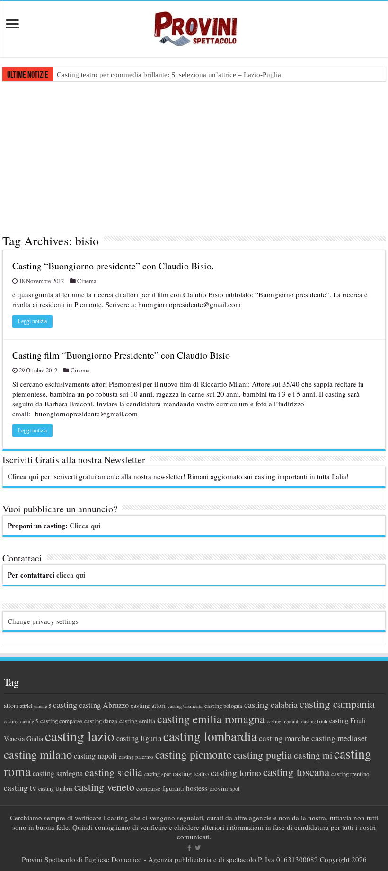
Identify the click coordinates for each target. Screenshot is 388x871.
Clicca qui (23, 476)
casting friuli (314, 721)
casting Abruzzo (104, 705)
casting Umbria (55, 788)
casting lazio (80, 735)
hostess (196, 788)
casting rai (313, 755)
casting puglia (262, 754)
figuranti (173, 788)
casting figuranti (283, 721)
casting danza (100, 721)
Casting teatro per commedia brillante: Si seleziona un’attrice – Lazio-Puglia (169, 74)
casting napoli (95, 755)
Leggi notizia (32, 321)
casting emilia (137, 720)
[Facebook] (189, 848)
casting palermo (136, 756)
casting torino (236, 772)
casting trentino (350, 773)
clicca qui (70, 574)
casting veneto (104, 786)
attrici (26, 705)
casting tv (20, 787)
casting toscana (296, 772)
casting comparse (61, 720)
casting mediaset (339, 738)
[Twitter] (198, 848)
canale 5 (42, 706)
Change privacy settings (43, 621)
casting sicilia (113, 772)
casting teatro (191, 773)
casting (65, 704)
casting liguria (138, 738)
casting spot (157, 773)
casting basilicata (185, 706)
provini (218, 788)
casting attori (148, 705)
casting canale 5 (21, 720)
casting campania (337, 704)
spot (234, 788)
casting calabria (271, 704)
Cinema (87, 281)
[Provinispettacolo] (194, 26)
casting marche (284, 738)
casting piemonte (193, 754)
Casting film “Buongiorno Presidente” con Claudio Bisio (121, 355)
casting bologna (223, 706)
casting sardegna (58, 773)
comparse (148, 788)
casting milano (38, 754)
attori (11, 705)
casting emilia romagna (211, 718)
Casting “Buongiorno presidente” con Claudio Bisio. (113, 265)
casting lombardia (210, 736)
